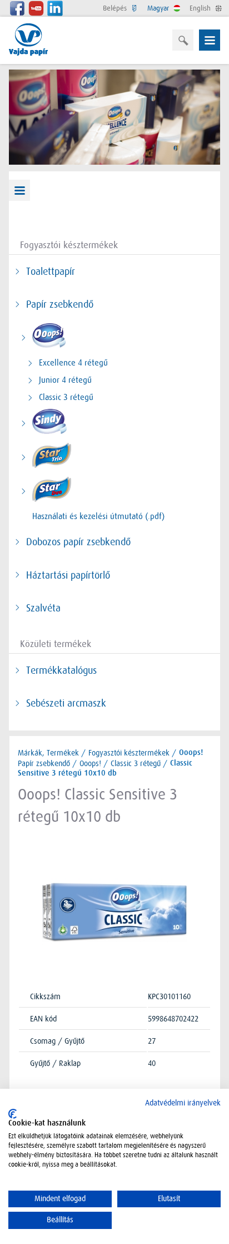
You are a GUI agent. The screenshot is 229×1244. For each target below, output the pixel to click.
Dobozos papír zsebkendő (78, 541)
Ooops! (90, 763)
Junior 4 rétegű (65, 380)
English (201, 8)
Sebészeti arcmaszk (66, 703)
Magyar (159, 8)
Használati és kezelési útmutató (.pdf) (98, 516)
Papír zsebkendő (59, 304)
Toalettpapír (50, 271)
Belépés (116, 8)
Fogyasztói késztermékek (129, 752)
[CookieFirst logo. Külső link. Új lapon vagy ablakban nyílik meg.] (12, 1114)
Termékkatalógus (61, 670)
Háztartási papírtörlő (68, 575)
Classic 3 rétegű (66, 397)
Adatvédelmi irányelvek (183, 1103)
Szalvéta (43, 608)
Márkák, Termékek (48, 752)
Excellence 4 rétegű (73, 363)
